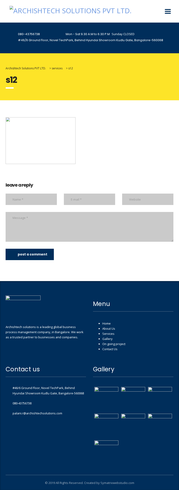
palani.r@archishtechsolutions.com (37, 413)
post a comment (32, 254)
